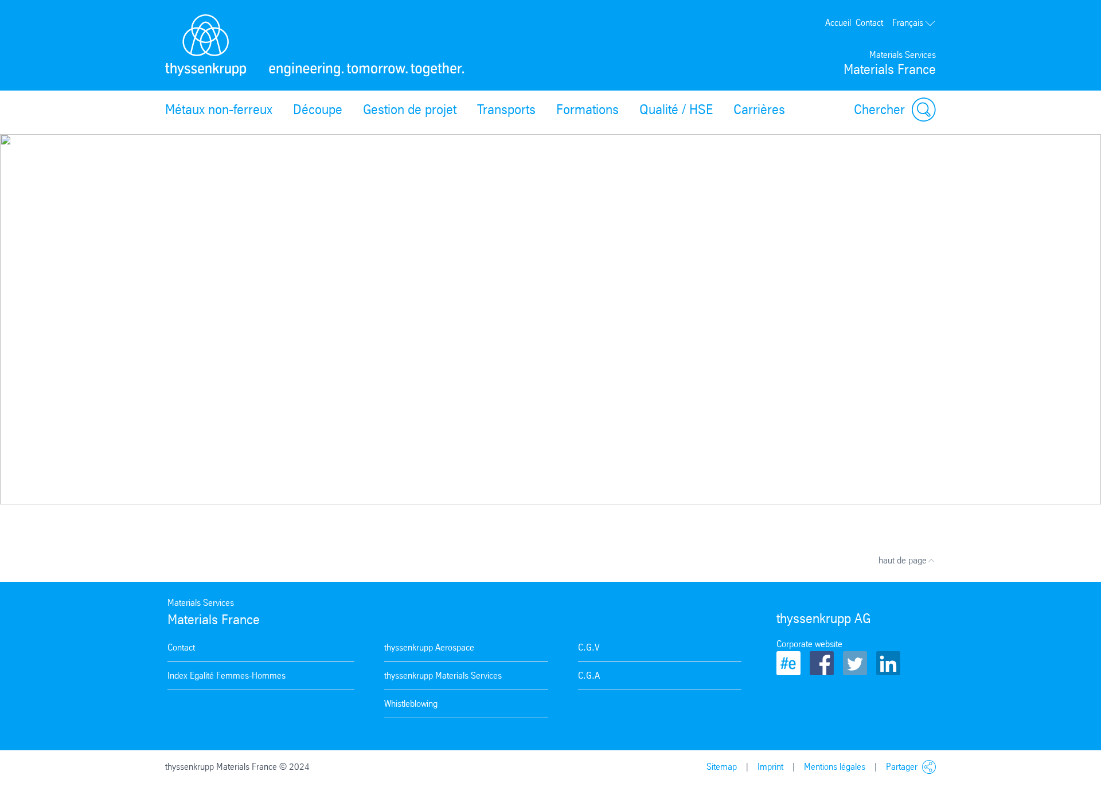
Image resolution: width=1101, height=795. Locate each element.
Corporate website (809, 644)
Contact (869, 22)
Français (907, 22)
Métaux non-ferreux (218, 109)
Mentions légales (834, 766)
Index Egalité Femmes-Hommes (226, 675)
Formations (587, 109)
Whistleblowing (411, 703)
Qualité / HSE (676, 109)
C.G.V (589, 647)
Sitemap (721, 766)
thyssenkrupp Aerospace (429, 647)
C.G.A (589, 675)
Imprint (770, 766)
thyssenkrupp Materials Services (443, 675)
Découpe (317, 109)
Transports (506, 109)
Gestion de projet (409, 109)
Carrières (759, 109)
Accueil (838, 22)
